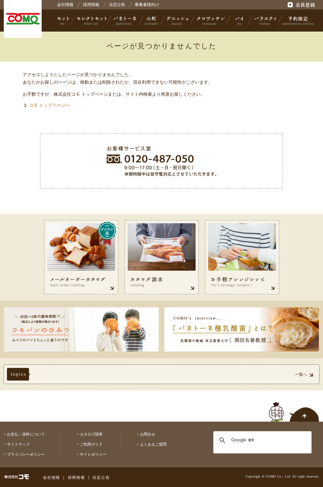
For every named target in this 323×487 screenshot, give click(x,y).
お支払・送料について (26, 434)
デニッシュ (178, 20)
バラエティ (265, 20)
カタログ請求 (91, 434)
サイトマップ (18, 444)
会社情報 (65, 4)
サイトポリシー (93, 454)
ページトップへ (294, 408)
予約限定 (297, 20)
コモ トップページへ (49, 105)
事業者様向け (147, 4)
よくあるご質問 (153, 444)
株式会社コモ (23, 19)
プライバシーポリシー (26, 454)
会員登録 (302, 4)
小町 (152, 20)
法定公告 (117, 4)
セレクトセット (91, 20)
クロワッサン (210, 20)
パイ (239, 20)
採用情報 (91, 4)
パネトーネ (125, 20)
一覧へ (301, 374)
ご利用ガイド (91, 444)
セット (63, 20)
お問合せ (147, 434)
